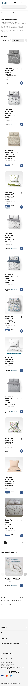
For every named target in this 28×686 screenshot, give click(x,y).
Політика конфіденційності (15, 683)
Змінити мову (7, 653)
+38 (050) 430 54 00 (7, 662)
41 (22, 542)
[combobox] (14, 6)
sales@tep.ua (9, 668)
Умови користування (5, 683)
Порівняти (6, 40)
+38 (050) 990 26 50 (7, 665)
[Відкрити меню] (26, 3)
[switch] (17, 69)
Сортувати (17, 40)
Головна (3, 12)
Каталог (9, 12)
